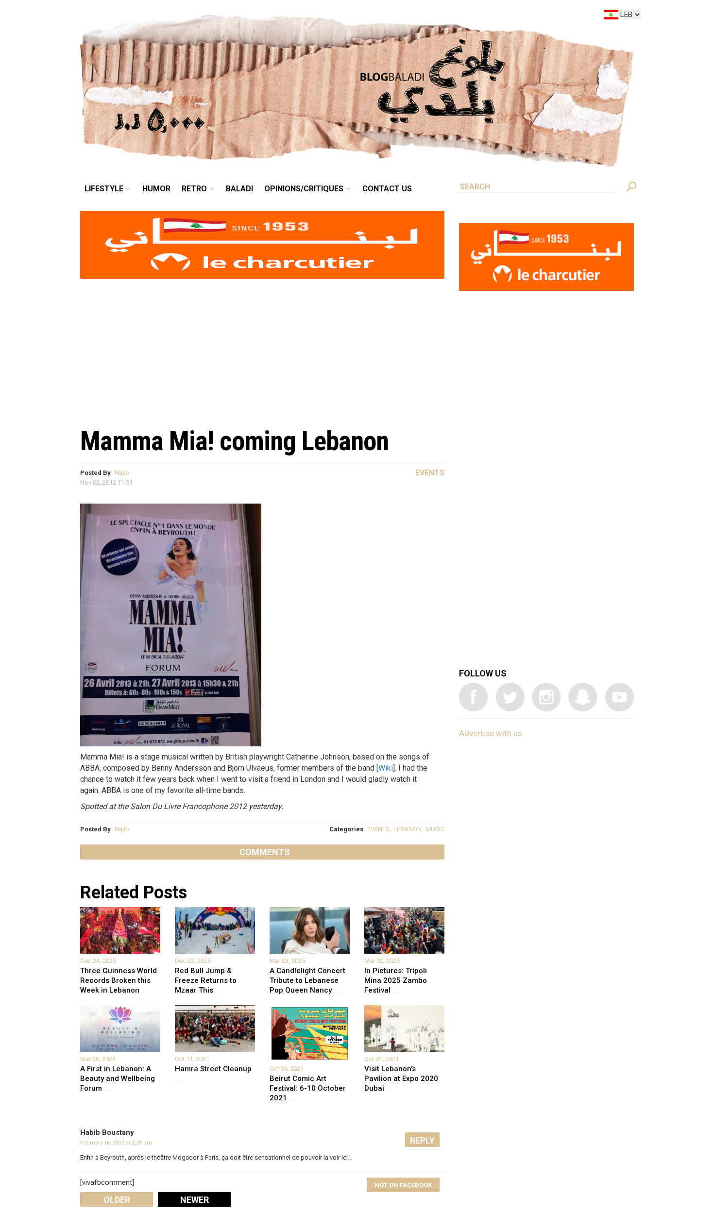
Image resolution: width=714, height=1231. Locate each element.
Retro (262, 16)
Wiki (385, 768)
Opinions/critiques (354, 16)
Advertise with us (490, 733)
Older (116, 1200)
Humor (230, 16)
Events (429, 472)
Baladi (300, 16)
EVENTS (378, 829)
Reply (422, 1140)
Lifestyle (186, 16)
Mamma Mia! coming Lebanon (234, 440)
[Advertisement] (262, 348)
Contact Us (427, 16)
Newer (194, 1200)
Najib (122, 472)
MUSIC (434, 829)
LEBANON (407, 829)
